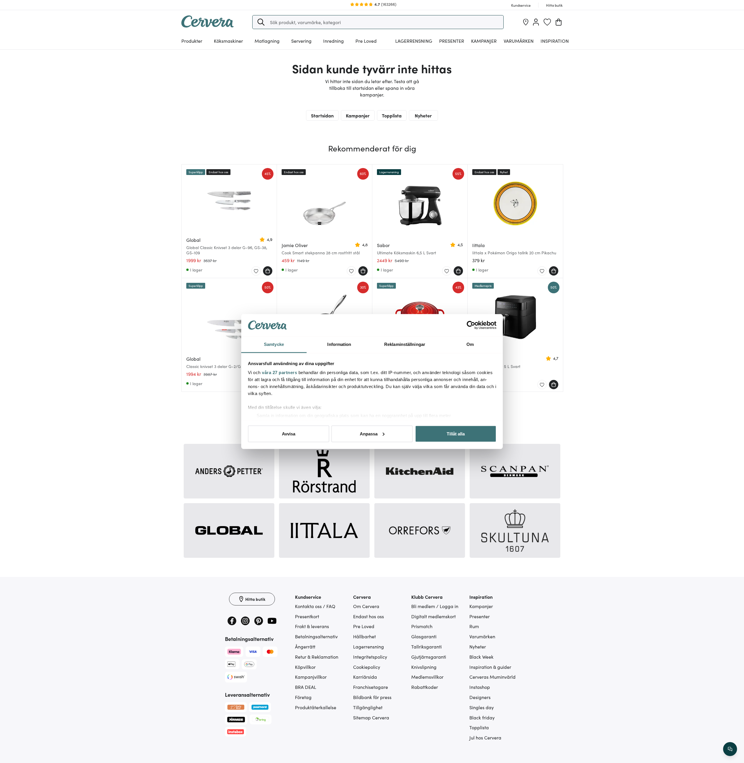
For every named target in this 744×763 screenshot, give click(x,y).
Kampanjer (484, 40)
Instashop (479, 687)
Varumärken (519, 40)
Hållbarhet (364, 636)
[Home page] (207, 25)
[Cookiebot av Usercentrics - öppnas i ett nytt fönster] (471, 325)
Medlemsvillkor (427, 676)
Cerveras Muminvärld (492, 676)
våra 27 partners (279, 372)
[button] (261, 22)
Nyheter (423, 115)
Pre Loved (366, 40)
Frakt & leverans (312, 626)
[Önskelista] (547, 22)
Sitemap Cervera (371, 717)
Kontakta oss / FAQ (315, 606)
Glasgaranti (424, 636)
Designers (480, 697)
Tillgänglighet (367, 707)
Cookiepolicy (366, 667)
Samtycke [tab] (274, 344)
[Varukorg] (559, 22)
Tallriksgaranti (426, 646)
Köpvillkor (305, 667)
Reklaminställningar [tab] (404, 344)
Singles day (481, 707)
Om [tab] (470, 344)
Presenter (479, 616)
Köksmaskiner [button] (228, 40)
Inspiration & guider (490, 667)
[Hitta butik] (525, 22)
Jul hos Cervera (485, 737)
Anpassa (369, 433)
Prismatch (421, 626)
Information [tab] (339, 344)
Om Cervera (366, 606)
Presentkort (307, 616)
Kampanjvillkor (311, 676)
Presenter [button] (451, 40)
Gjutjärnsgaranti (428, 656)
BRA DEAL (305, 687)
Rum (474, 626)
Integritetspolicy (370, 656)
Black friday (482, 717)
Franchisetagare (370, 687)
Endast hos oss (368, 616)
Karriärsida (365, 676)
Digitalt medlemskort (433, 616)
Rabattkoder (424, 687)
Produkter (191, 40)
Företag (303, 697)
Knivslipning (424, 667)
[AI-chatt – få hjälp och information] (730, 749)
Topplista (392, 115)
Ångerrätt (305, 646)
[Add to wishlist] (256, 271)
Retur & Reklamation (316, 656)
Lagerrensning (413, 40)
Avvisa (288, 433)
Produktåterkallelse (315, 707)
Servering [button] (301, 40)
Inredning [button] (333, 40)
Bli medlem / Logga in (434, 606)
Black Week (481, 656)
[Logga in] (536, 22)
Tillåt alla (456, 433)
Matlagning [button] (267, 40)
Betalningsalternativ (316, 636)
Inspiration (555, 40)
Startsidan (322, 115)
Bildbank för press (372, 697)
